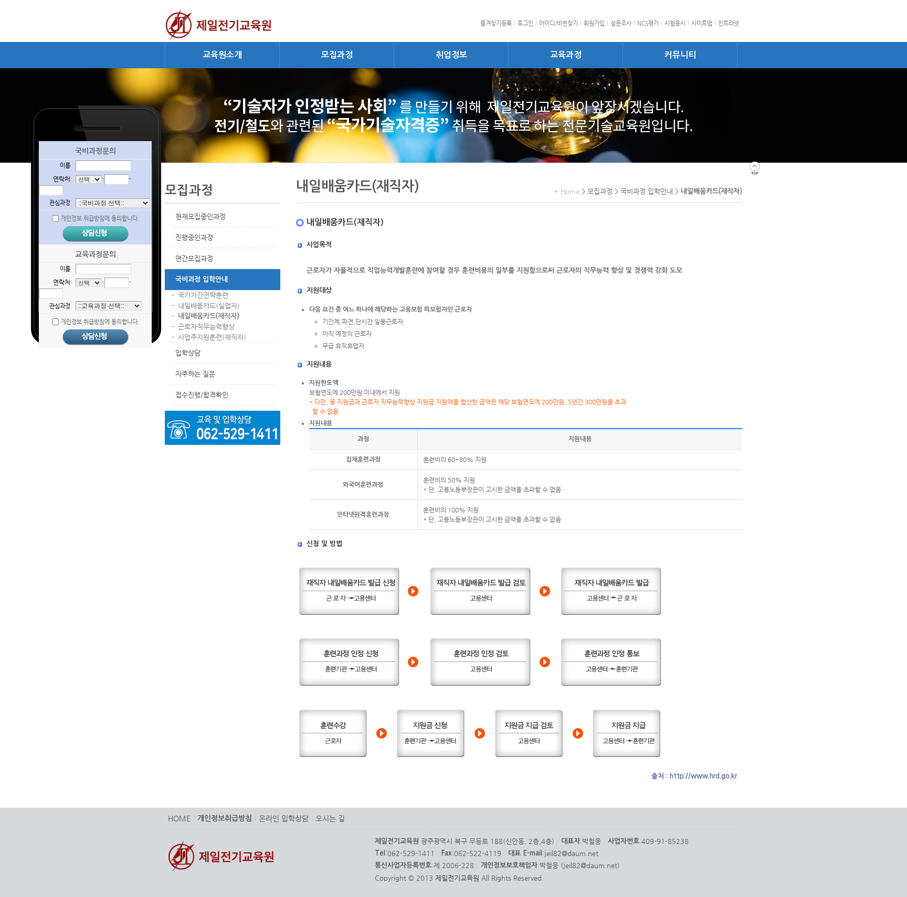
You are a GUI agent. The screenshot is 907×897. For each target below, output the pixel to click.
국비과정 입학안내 (201, 279)
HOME (179, 818)
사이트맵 (701, 23)
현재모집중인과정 (200, 216)
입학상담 (188, 353)
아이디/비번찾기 (558, 23)
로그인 (525, 23)
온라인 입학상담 (284, 818)
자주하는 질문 (195, 374)
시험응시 (675, 23)
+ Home (566, 191)
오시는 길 (330, 818)
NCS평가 (648, 23)
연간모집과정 (194, 258)
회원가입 (594, 23)
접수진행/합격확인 (201, 395)
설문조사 (620, 23)
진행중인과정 (194, 237)
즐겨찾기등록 (496, 23)
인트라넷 (728, 23)
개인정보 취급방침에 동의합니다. (100, 218)
